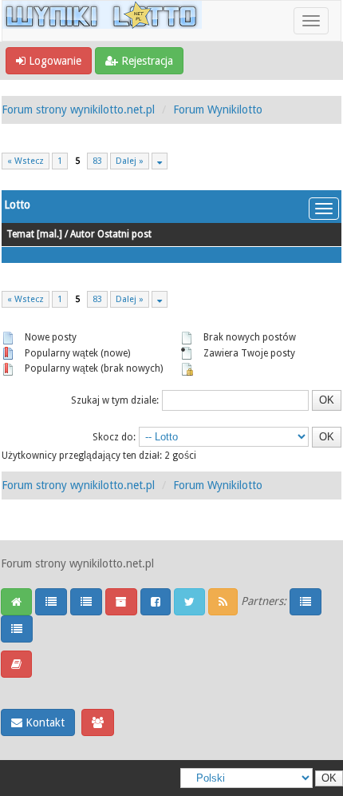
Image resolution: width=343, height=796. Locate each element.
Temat (20, 234)
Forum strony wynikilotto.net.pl (78, 109)
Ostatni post (124, 234)
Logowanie (53, 60)
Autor (82, 234)
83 (97, 161)
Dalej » (130, 161)
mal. (49, 234)
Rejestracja (145, 60)
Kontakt (43, 722)
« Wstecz (25, 161)
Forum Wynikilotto (217, 109)
